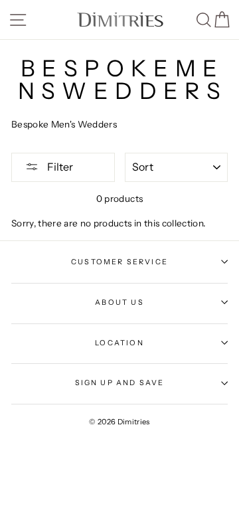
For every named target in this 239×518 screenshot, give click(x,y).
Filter (59, 166)
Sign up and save (120, 382)
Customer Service (119, 261)
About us (119, 302)
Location (119, 342)
